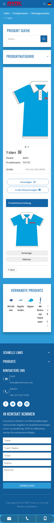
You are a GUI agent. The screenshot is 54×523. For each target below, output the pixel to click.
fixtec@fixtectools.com (21, 382)
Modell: (10, 158)
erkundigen (26, 182)
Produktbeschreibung (19, 202)
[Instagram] (27, 404)
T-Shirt (11, 270)
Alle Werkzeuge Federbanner (40, 314)
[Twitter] (12, 404)
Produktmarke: (13, 162)
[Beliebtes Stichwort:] (43, 38)
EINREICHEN (27, 485)
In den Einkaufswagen (26, 189)
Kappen (30, 306)
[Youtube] (19, 404)
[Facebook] (5, 404)
